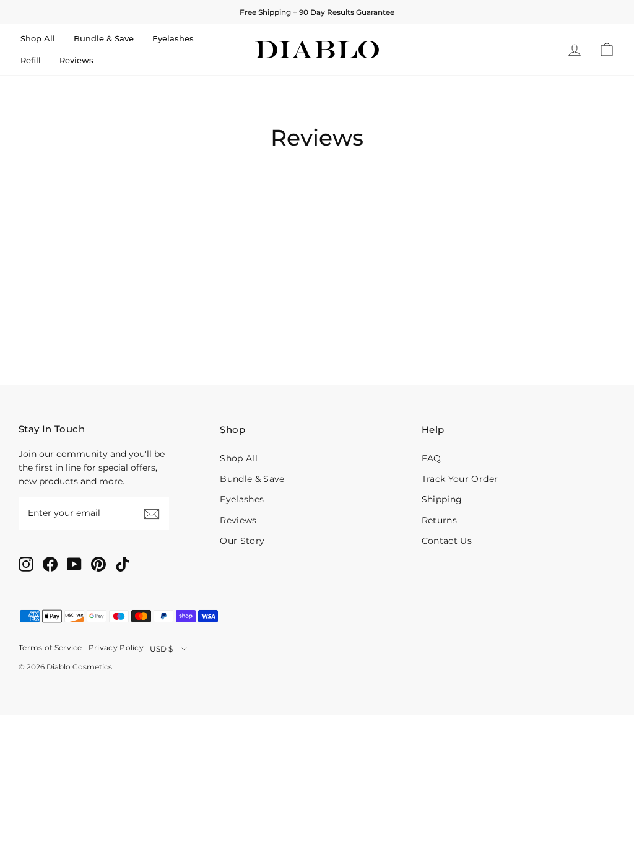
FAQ (431, 458)
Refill (30, 60)
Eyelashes (173, 38)
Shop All (37, 38)
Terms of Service (50, 647)
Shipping (442, 499)
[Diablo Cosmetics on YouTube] (74, 564)
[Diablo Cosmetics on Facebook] (50, 564)
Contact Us (447, 541)
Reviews (76, 60)
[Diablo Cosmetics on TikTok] (122, 564)
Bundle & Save (104, 38)
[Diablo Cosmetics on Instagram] (26, 564)
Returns (439, 520)
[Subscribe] (151, 513)
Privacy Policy (116, 647)
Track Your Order (460, 479)
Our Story (242, 541)
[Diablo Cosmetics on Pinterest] (98, 564)
